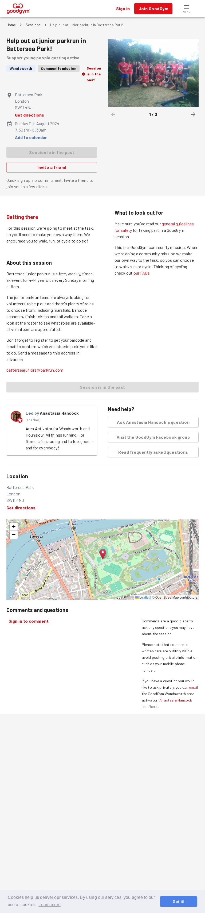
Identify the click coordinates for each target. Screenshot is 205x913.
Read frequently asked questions (153, 451)
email (193, 687)
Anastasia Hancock (59, 412)
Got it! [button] (178, 901)
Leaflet (144, 597)
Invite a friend (51, 167)
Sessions (33, 24)
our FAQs (141, 272)
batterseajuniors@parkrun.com (34, 369)
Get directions (29, 114)
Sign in (123, 8)
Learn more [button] (49, 904)
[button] (187, 8)
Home (11, 24)
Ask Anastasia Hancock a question (153, 422)
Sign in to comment (29, 620)
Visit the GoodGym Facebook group (153, 437)
